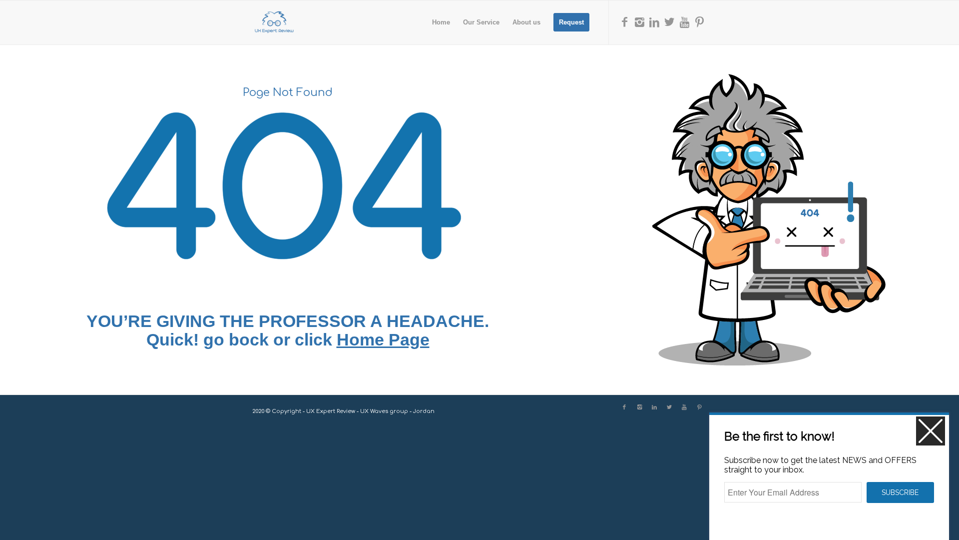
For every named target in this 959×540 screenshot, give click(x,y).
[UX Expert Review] (274, 22)
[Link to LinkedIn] (654, 22)
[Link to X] (669, 22)
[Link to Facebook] (624, 22)
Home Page (383, 339)
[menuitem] (441, 22)
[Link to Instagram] (639, 22)
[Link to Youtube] (684, 22)
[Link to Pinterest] (699, 22)
